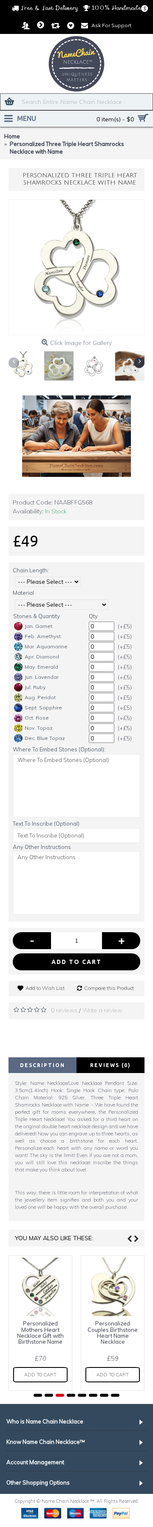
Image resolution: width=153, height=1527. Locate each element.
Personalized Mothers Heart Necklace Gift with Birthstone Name (40, 1332)
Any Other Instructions (42, 846)
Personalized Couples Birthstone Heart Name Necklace (113, 1332)
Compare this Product (109, 988)
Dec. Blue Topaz (45, 738)
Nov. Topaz (39, 728)
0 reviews (64, 1010)
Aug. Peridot (40, 697)
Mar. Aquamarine (46, 646)
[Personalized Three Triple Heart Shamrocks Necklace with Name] (76, 267)
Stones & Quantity (36, 616)
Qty (93, 616)
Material (23, 592)
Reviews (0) (110, 1065)
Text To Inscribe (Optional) (46, 823)
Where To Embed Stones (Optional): (59, 749)
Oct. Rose (37, 717)
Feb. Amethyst (43, 636)
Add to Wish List (45, 988)
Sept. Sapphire (43, 707)
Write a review (102, 1010)
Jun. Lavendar (42, 677)
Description (42, 1065)
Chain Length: (31, 570)
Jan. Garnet (38, 626)
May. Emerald (41, 667)
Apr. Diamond (42, 656)
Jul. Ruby (35, 687)
